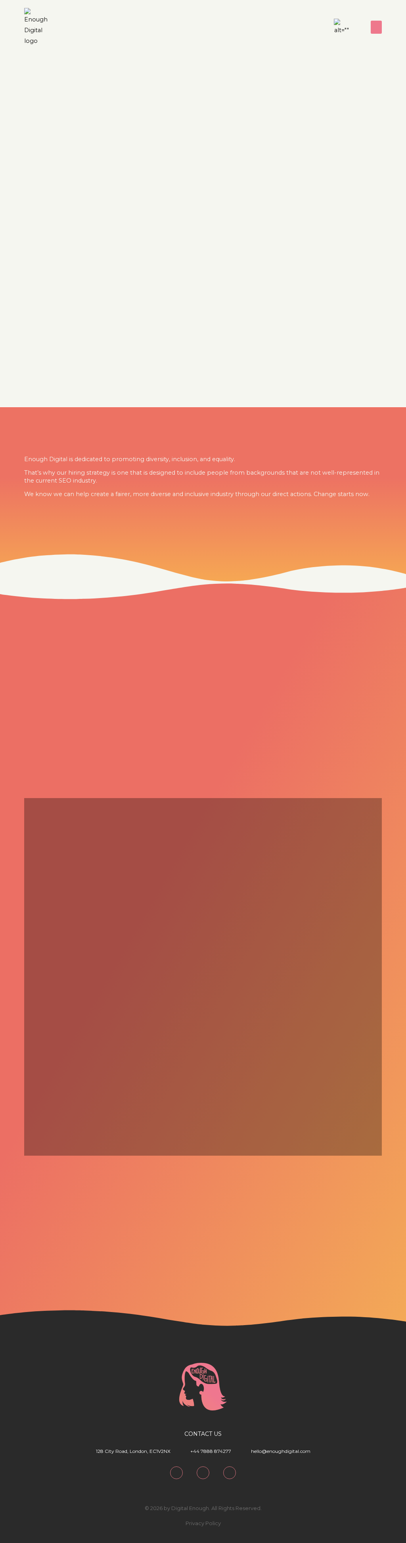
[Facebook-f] (229, 1472)
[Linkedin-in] (306, 27)
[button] (376, 27)
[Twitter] (320, 27)
